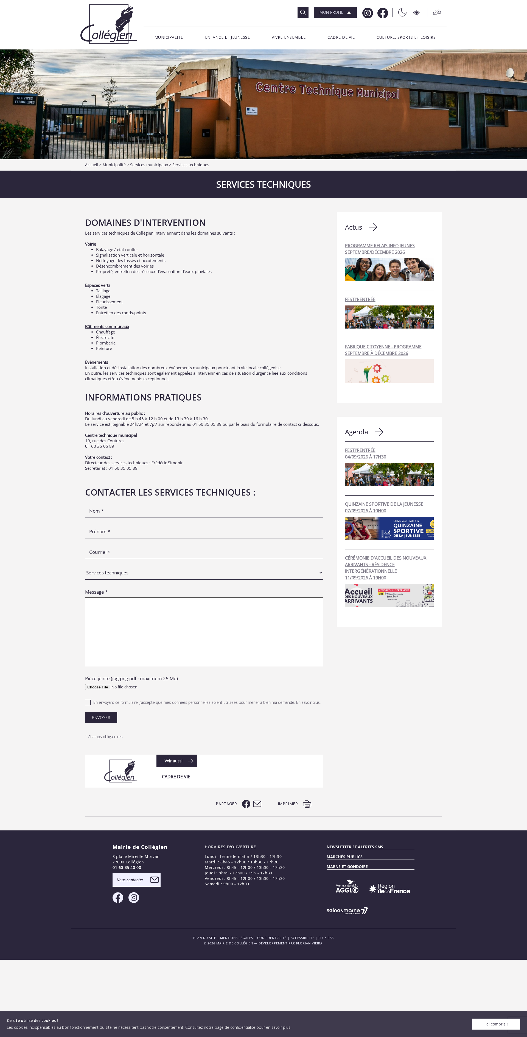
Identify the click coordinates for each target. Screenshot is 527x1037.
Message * (96, 592)
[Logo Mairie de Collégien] (108, 24)
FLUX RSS (326, 938)
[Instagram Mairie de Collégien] (367, 12)
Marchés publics (345, 856)
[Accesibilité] (417, 12)
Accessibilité (302, 938)
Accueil (91, 164)
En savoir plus (308, 702)
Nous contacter (130, 879)
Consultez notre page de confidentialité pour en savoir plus (237, 1027)
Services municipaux (149, 164)
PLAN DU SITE (204, 938)
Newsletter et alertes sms (355, 846)
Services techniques (190, 164)
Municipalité (114, 164)
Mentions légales (236, 938)
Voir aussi (174, 760)
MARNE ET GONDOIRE (347, 866)
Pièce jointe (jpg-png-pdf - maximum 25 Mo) (131, 678)
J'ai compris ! (496, 1024)
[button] (335, 12)
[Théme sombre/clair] (400, 12)
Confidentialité (272, 938)
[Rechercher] (303, 12)
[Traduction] (434, 12)
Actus (353, 227)
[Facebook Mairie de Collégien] (382, 12)
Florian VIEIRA (309, 943)
